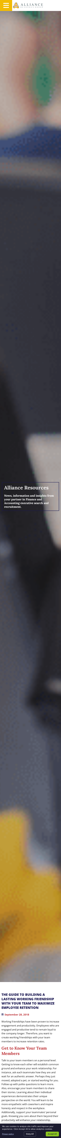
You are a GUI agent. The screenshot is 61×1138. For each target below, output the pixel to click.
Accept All (52, 1134)
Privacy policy (8, 1134)
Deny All (30, 1134)
